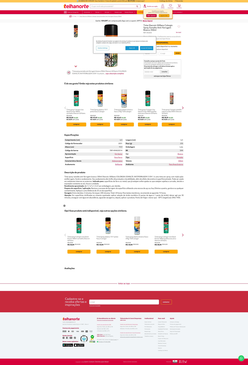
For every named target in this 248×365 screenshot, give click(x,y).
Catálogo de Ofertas (163, 350)
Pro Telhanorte (148, 326)
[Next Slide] (183, 108)
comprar (76, 124)
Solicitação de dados (175, 329)
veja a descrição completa (114, 73)
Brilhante (118, 164)
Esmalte (180, 157)
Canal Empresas (162, 345)
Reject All (132, 48)
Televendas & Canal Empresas (130, 318)
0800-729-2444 (101, 336)
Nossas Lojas (118, 12)
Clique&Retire (161, 326)
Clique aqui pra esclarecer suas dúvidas (105, 320)
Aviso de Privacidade (94, 305)
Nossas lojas (147, 331)
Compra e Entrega (174, 322)
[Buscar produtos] (137, 6)
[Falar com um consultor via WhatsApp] (241, 358)
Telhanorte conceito (149, 324)
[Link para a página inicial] (70, 16)
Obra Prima (161, 331)
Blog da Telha (161, 324)
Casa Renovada (161, 341)
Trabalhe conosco (149, 336)
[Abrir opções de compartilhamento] (69, 72)
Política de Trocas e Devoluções (177, 326)
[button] (72, 12)
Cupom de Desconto (163, 338)
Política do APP (173, 333)
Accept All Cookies (146, 48)
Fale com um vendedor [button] (175, 12)
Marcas (160, 348)
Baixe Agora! (148, 21)
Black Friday (161, 336)
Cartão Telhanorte (162, 322)
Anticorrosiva (117, 161)
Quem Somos (148, 322)
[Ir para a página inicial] (76, 6)
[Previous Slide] (65, 108)
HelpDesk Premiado (163, 329)
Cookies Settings (103, 48)
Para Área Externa (176, 164)
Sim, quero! (151, 15)
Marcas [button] (97, 12)
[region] (124, 44)
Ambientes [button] (87, 12)
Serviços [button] (107, 12)
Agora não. (164, 15)
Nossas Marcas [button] (129, 12)
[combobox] (115, 6)
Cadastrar (166, 302)
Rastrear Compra (162, 343)
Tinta (75, 16)
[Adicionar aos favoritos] (179, 26)
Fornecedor (147, 329)
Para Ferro (118, 157)
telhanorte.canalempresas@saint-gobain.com (131, 337)
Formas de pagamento (175, 324)
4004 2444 (100, 334)
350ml (180, 161)
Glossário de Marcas (163, 333)
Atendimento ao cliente (150, 333)
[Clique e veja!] (178, 32)
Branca (180, 154)
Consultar (164, 71)
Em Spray (118, 154)
